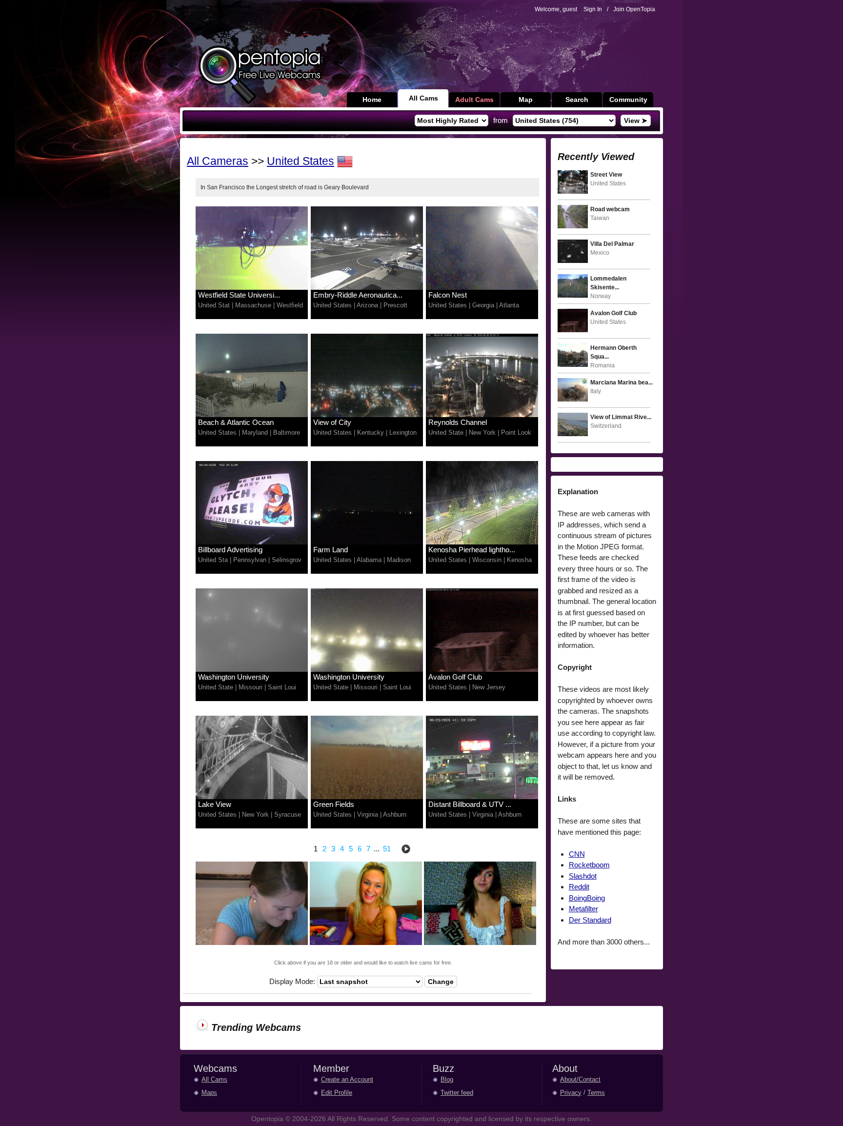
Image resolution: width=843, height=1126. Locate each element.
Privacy (571, 1092)
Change (441, 981)
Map (526, 99)
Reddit (579, 887)
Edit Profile (336, 1092)
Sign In (592, 9)
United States (300, 161)
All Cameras (217, 161)
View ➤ (635, 120)
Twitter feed (457, 1092)
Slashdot (583, 876)
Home (371, 99)
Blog (447, 1079)
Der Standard (590, 920)
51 (387, 848)
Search (576, 99)
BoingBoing (587, 898)
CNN (577, 854)
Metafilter (583, 909)
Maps (209, 1092)
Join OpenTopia (634, 9)
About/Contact (580, 1079)
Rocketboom (589, 865)
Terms (596, 1092)
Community (628, 99)
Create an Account (347, 1079)
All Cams (423, 98)
